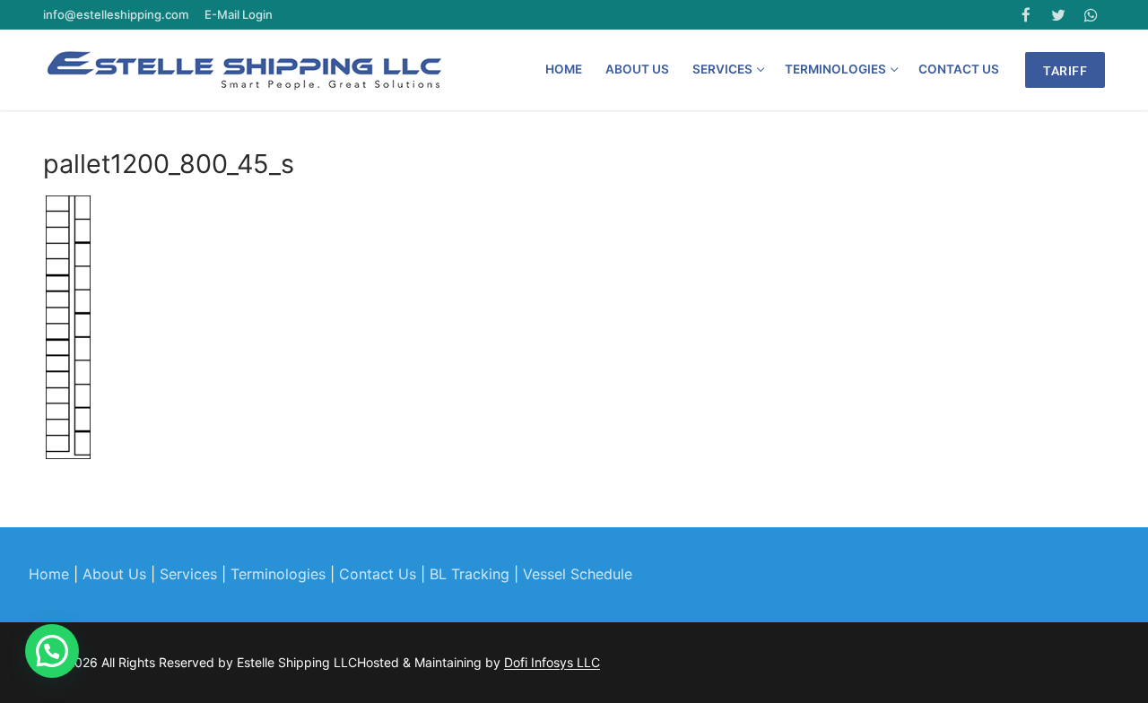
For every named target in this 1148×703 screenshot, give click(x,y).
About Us (114, 574)
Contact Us (377, 574)
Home (49, 574)
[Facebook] (1025, 15)
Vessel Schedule (577, 574)
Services (188, 574)
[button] (52, 651)
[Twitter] (1059, 15)
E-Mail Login (237, 14)
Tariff (1065, 71)
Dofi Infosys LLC (552, 662)
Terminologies (278, 574)
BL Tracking (469, 574)
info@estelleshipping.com (117, 14)
